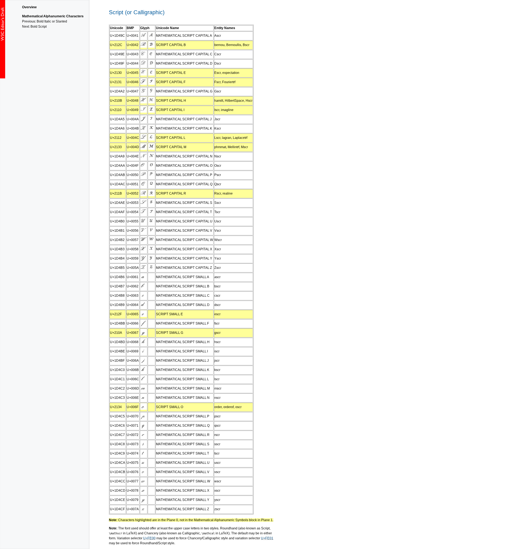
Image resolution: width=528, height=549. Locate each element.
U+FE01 (267, 538)
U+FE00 (149, 538)
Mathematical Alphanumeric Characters (53, 16)
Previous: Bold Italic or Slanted (44, 21)
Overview (29, 7)
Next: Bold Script (34, 26)
